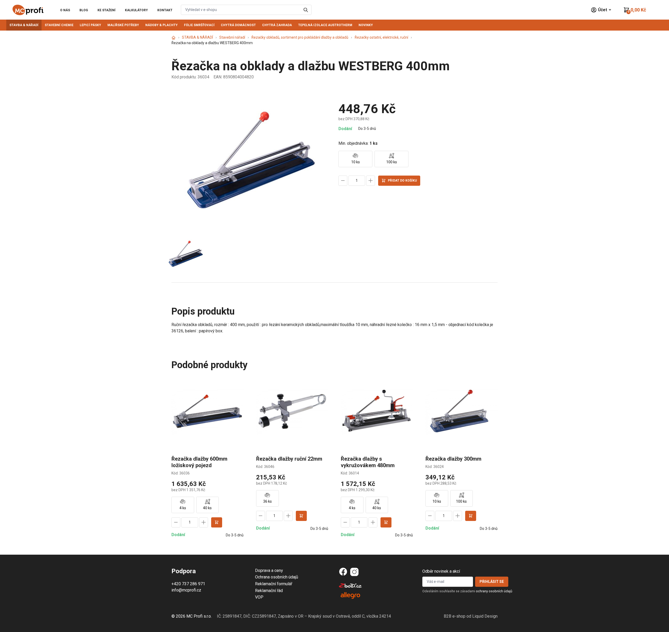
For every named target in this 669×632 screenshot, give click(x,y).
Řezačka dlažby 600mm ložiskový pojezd (199, 462)
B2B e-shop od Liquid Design (471, 616)
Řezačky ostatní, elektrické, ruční (381, 37)
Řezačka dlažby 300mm (453, 459)
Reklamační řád (269, 590)
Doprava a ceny (269, 570)
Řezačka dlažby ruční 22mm (289, 459)
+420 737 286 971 (188, 583)
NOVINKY (366, 25)
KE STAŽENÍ (106, 10)
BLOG (83, 10)
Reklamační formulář (273, 583)
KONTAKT (164, 10)
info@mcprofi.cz (186, 590)
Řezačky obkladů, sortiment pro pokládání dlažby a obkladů (299, 37)
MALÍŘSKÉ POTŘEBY (123, 25)
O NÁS (65, 10)
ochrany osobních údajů (494, 591)
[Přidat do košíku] (216, 522)
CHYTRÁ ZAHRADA (277, 25)
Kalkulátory (136, 10)
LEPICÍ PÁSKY (90, 25)
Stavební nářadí (232, 37)
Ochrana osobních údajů (276, 577)
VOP (259, 597)
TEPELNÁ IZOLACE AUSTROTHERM (325, 25)
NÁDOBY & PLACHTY (161, 25)
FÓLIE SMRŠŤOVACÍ (199, 25)
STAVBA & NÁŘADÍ (23, 25)
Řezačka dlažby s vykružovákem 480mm (368, 462)
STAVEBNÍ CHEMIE (59, 25)
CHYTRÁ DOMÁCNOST (238, 25)
